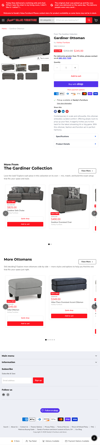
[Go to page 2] (51, 244)
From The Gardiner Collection (65, 34)
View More (86, 171)
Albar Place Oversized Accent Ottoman (67, 302)
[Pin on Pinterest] (67, 111)
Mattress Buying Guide (26, 429)
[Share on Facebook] (55, 111)
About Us (14, 427)
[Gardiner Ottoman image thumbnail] (8, 68)
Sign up (38, 380)
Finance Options (36, 427)
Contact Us (24, 427)
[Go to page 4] (52, 339)
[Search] (89, 20)
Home (4, 29)
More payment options (76, 90)
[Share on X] (59, 111)
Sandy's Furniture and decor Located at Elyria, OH (55, 429)
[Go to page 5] (54, 339)
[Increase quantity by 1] (75, 67)
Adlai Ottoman (13, 310)
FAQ (92, 427)
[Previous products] (5, 213)
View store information (64, 103)
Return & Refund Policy (80, 427)
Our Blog (78, 429)
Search (5, 427)
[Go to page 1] (49, 244)
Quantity (57, 62)
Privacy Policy (50, 427)
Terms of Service (63, 427)
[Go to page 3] (50, 339)
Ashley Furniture (63, 42)
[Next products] (94, 213)
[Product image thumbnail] (21, 68)
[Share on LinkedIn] (63, 111)
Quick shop (25, 219)
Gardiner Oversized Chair (61, 222)
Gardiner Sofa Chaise (15, 210)
